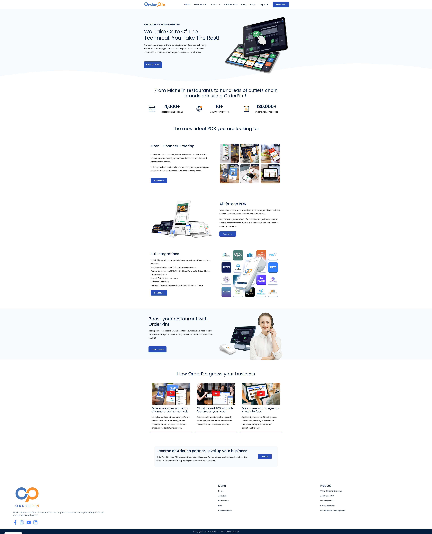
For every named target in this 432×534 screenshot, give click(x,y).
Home (221, 491)
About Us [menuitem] (215, 4)
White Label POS (327, 505)
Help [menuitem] (252, 4)
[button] (205, 4)
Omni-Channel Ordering (331, 491)
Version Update (225, 510)
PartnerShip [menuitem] (230, 4)
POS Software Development (332, 510)
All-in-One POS (327, 496)
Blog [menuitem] (243, 4)
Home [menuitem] (187, 4)
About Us (222, 496)
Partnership (223, 501)
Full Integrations (327, 501)
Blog (220, 505)
